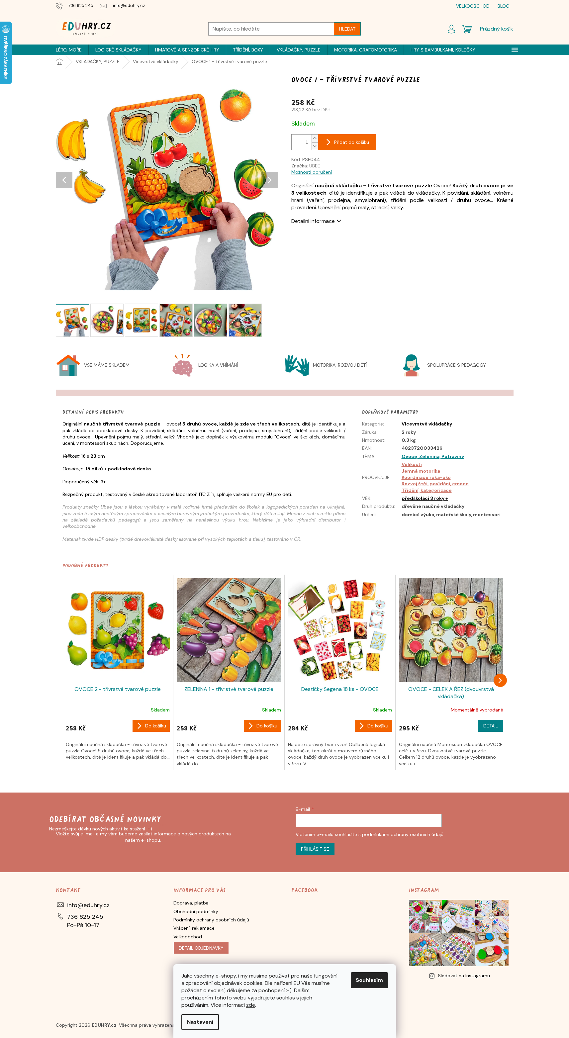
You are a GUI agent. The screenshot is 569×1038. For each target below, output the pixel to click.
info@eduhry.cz (88, 905)
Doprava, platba (191, 903)
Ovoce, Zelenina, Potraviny (433, 456)
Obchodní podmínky (195, 911)
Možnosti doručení (311, 172)
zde (250, 1004)
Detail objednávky (201, 948)
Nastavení (200, 1021)
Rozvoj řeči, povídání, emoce (435, 484)
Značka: (305, 166)
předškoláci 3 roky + (425, 498)
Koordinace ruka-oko (426, 477)
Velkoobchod (187, 937)
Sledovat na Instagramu (464, 976)
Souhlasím (369, 980)
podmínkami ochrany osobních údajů (402, 834)
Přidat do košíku (351, 142)
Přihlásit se (315, 849)
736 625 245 (85, 917)
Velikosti (412, 464)
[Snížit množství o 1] (315, 146)
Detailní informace (313, 221)
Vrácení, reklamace (194, 928)
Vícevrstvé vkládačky (427, 424)
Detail (490, 726)
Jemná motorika (421, 471)
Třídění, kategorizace (427, 490)
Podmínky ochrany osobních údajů (211, 920)
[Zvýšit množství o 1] (315, 138)
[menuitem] (68, 50)
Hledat (347, 29)
